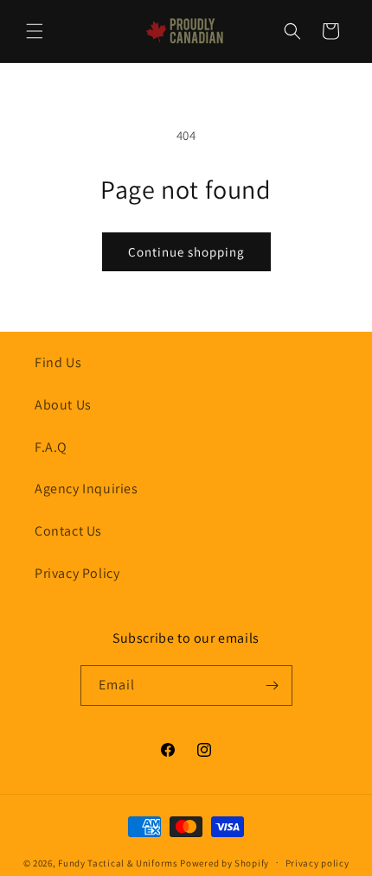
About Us (63, 405)
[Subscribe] (272, 685)
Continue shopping (186, 252)
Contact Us (68, 531)
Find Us (58, 362)
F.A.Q (51, 447)
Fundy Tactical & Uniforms (118, 862)
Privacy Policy (77, 573)
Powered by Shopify (224, 862)
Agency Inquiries (86, 488)
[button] (35, 31)
